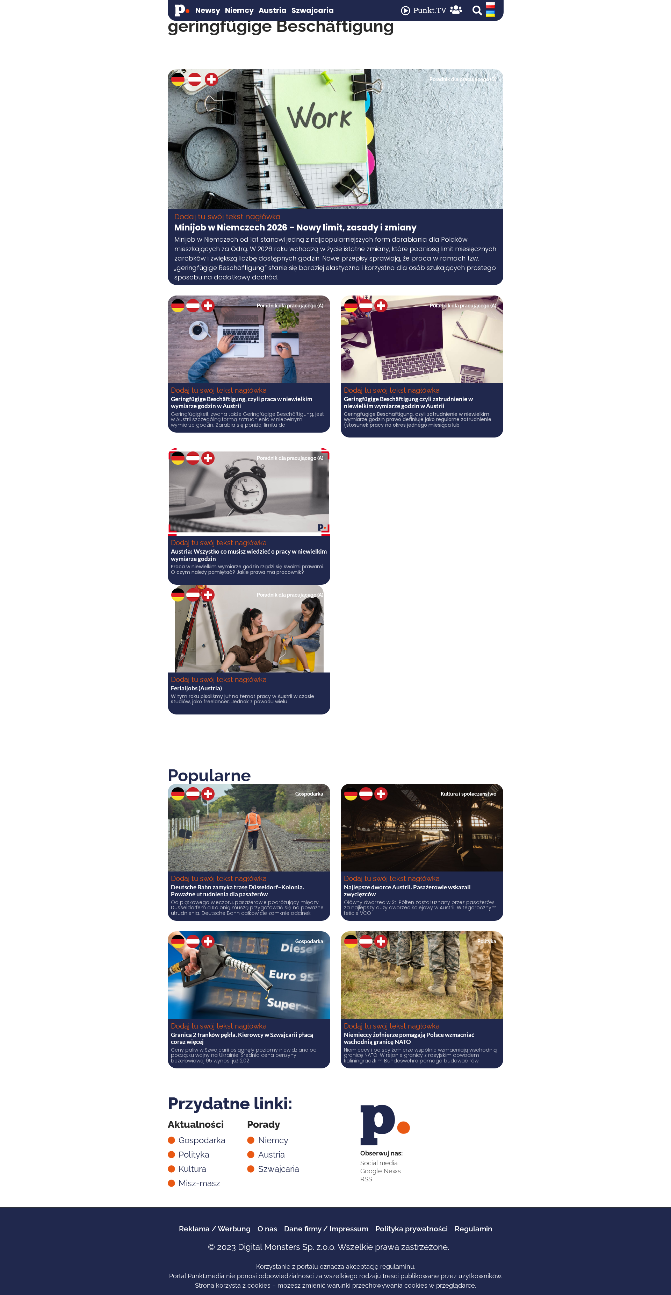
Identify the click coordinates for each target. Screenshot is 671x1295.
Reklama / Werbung (215, 1228)
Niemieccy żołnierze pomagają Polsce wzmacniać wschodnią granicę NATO (409, 1038)
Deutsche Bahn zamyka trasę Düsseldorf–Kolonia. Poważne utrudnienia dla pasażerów (237, 890)
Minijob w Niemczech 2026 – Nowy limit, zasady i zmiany (295, 227)
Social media (379, 1163)
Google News (380, 1171)
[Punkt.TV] (405, 10)
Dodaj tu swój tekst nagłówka (227, 217)
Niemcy (239, 10)
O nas (267, 1228)
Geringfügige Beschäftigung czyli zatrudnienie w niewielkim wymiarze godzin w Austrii (408, 402)
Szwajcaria (312, 10)
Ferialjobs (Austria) (196, 688)
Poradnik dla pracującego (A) (290, 305)
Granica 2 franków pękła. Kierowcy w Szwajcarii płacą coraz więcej (242, 1038)
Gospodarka (309, 794)
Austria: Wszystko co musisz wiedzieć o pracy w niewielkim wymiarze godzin (249, 555)
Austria (273, 10)
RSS (366, 1179)
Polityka (486, 941)
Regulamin (473, 1228)
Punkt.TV (429, 10)
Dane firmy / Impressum (326, 1228)
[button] (477, 10)
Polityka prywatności (411, 1228)
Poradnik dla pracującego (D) (463, 79)
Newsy (207, 10)
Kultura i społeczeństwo (468, 794)
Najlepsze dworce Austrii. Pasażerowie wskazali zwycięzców (407, 890)
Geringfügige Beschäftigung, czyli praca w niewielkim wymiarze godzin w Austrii (241, 402)
